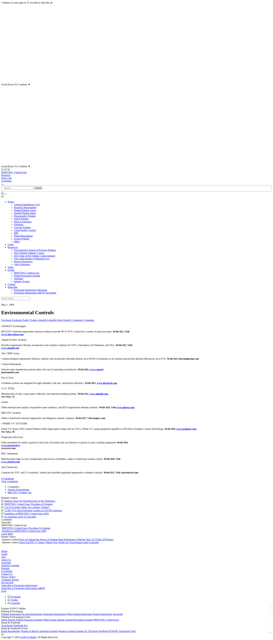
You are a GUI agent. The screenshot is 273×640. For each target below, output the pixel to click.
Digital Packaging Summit (27, 275)
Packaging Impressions (54, 614)
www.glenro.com (125, 407)
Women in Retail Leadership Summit (39, 631)
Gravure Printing (22, 227)
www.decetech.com (107, 383)
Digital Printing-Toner (25, 210)
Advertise (6, 562)
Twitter (14, 600)
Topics (11, 201)
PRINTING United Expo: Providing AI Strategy (28, 504)
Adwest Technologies (18, 489)
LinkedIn (15, 603)
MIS (16, 233)
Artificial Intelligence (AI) (27, 204)
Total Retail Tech (127, 631)
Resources (13, 247)
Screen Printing (21, 238)
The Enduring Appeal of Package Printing (35, 250)
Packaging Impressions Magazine (30, 290)
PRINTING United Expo (14, 172)
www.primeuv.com (186, 429)
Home (4, 551)
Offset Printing (21, 218)
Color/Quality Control (25, 230)
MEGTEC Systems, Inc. (20, 492)
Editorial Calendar (10, 565)
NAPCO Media (28, 637)
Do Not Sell (7, 582)
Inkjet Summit (8, 620)
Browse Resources (23, 261)
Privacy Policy (8, 577)
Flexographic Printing (25, 216)
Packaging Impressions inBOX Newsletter (35, 292)
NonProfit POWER (108, 631)
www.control (96, 369)
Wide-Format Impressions (79, 614)
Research (5, 175)
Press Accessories (22, 221)
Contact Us (6, 574)
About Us (6, 559)
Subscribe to (19, 585)
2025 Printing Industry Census (29, 253)
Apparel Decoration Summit (79, 620)
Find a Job (6, 178)
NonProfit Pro (20, 625)
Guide (11, 244)
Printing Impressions (11, 614)
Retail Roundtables (10, 631)
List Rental (6, 571)
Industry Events (22, 281)
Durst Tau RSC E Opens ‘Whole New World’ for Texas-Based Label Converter (59, 542)
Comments (88, 320)
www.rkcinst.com (10, 461)
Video (11, 267)
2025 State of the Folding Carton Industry (34, 255)
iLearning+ (6, 181)
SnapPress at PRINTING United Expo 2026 (26, 513)
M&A (17, 241)
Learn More (7, 534)
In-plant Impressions (32, 614)
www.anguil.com (10, 348)
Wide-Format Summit (53, 620)
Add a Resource (22, 264)
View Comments (9, 481)
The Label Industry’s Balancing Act (31, 258)
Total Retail (7, 625)
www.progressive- (10, 445)
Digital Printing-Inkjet (25, 213)
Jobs (3, 557)
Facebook (15, 596)
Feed (3, 591)
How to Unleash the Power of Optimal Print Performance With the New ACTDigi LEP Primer (66, 539)
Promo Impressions (102, 614)
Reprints (5, 568)
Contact (11, 284)
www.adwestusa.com (12, 334)
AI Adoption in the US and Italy (20, 516)
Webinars (18, 278)
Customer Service (10, 579)
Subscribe (12, 287)
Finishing (18, 224)
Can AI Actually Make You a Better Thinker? (27, 507)
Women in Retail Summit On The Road (78, 631)
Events (11, 270)
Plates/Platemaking (23, 236)
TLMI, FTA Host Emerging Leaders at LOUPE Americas (33, 510)
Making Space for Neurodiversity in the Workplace (29, 501)
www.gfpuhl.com (99, 393)
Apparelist (117, 614)
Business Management (25, 207)
